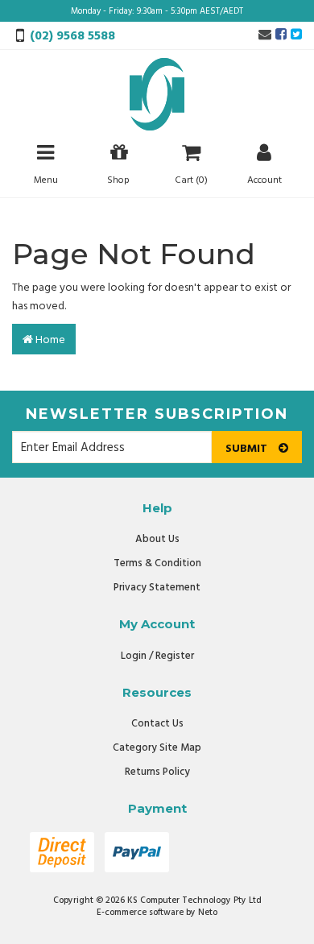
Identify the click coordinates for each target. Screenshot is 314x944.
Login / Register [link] (157, 656)
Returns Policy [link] (157, 772)
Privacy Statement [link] (157, 587)
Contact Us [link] (157, 723)
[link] (281, 35)
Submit (248, 449)
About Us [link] (157, 539)
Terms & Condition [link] (157, 563)
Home (49, 340)
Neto (207, 912)
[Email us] (264, 35)
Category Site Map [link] (157, 747)
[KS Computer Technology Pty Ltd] (157, 94)
